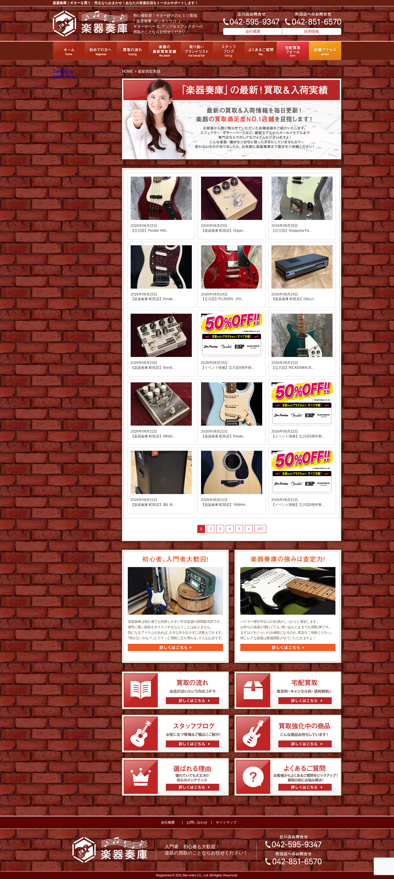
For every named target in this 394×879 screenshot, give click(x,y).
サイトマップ (226, 822)
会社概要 (252, 31)
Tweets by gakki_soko (64, 74)
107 (260, 529)
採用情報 (311, 31)
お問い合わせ (197, 822)
